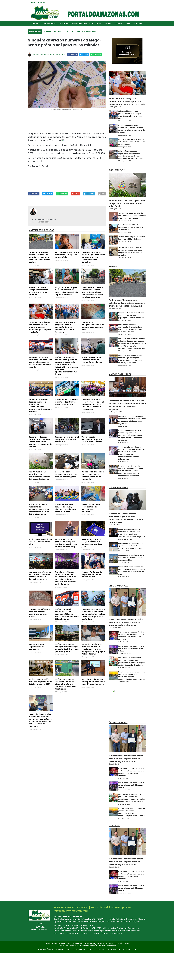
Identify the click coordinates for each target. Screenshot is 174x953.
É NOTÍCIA (118, 24)
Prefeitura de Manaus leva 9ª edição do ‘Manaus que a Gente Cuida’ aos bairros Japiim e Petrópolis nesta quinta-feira (93, 614)
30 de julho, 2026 (123, 426)
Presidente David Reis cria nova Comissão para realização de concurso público (131, 557)
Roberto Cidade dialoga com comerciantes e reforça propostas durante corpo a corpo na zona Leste (40, 327)
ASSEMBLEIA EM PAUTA (79, 24)
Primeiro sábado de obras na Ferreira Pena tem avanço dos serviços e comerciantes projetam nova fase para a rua (92, 292)
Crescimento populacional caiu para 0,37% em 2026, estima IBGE (67, 439)
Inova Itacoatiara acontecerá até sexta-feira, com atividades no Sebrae (132, 648)
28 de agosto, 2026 (124, 135)
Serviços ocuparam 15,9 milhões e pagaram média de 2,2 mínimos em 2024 (40, 681)
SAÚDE (128, 24)
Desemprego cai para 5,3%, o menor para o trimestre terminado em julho (92, 543)
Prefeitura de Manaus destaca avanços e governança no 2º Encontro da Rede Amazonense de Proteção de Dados (40, 405)
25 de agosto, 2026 (124, 241)
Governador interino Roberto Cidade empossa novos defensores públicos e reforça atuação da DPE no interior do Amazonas (130, 435)
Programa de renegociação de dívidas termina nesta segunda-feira (92, 326)
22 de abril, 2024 (123, 682)
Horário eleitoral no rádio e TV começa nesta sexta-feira (40, 541)
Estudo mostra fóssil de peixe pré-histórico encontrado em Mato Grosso (39, 613)
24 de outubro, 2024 (125, 653)
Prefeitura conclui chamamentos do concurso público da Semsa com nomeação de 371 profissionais (67, 614)
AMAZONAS (35, 24)
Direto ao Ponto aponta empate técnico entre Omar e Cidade (91, 574)
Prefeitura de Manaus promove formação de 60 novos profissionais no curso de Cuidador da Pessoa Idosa (92, 404)
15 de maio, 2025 (123, 577)
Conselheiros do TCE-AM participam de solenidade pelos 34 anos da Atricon (93, 681)
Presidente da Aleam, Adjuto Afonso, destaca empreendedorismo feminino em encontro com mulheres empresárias (127, 405)
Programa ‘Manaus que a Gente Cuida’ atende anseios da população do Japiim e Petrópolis (66, 291)
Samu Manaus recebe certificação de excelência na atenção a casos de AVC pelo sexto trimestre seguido (40, 362)
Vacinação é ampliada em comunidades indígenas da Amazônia (67, 254)
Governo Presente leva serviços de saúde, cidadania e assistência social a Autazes (65, 508)
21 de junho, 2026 (123, 642)
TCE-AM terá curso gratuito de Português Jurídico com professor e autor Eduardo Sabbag (66, 543)
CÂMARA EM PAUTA (95, 24)
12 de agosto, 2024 (124, 668)
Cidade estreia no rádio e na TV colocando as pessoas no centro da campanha (92, 475)
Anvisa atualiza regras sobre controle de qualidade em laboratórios (91, 508)
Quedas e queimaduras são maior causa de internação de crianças (92, 359)
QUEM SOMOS (137, 24)
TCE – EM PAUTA (64, 24)
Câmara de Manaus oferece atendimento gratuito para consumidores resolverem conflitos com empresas (126, 518)
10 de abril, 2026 (123, 443)
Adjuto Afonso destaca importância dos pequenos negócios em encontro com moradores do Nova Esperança (40, 509)
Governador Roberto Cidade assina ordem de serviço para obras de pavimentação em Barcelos (126, 622)
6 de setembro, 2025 (125, 539)
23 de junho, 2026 (115, 628)
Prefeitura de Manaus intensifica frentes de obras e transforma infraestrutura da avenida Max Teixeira (66, 684)
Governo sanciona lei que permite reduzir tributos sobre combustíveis (66, 402)
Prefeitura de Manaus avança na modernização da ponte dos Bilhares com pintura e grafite (67, 648)
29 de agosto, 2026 (115, 107)
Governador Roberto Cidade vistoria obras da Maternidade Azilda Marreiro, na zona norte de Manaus (40, 442)
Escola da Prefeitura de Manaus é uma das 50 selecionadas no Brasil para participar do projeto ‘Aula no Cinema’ (93, 649)
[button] (72, 54)
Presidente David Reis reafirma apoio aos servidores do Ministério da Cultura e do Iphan (131, 545)
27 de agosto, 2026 (124, 220)
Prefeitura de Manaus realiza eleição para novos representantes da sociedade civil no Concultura (93, 257)
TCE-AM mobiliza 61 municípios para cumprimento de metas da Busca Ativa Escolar (39, 475)
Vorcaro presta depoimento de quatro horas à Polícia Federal (91, 439)
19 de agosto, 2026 (115, 412)
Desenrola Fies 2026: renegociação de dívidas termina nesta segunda (66, 474)
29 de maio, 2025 (123, 551)
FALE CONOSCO (38, 2)
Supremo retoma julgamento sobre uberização (37, 646)
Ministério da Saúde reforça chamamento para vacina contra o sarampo (38, 291)
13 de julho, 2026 (114, 525)
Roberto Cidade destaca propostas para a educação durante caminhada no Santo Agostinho (66, 327)
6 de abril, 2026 (123, 478)
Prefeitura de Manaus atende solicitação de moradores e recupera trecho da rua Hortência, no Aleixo (39, 257)
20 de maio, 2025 (123, 562)
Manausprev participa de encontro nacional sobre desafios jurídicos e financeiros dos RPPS (40, 575)
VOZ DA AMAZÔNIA (50, 24)
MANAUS (108, 24)
